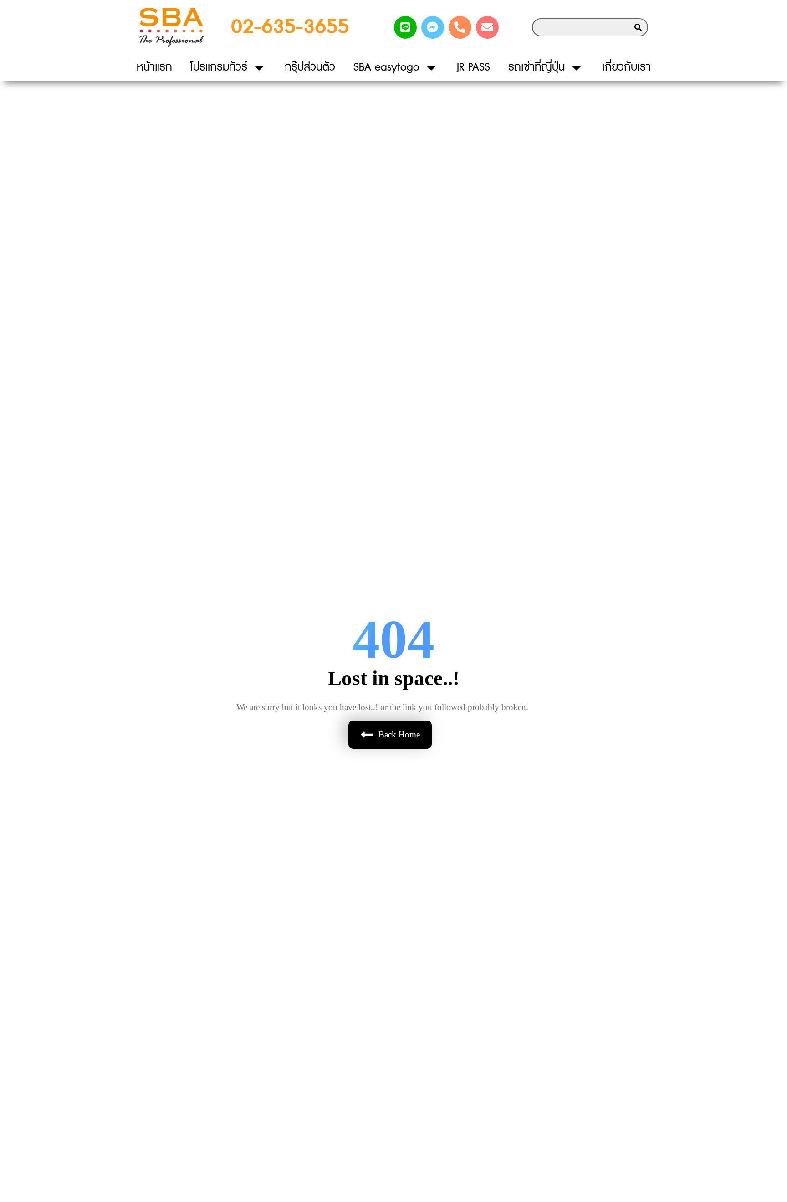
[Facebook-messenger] (432, 27)
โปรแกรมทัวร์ (218, 67)
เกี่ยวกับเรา (626, 67)
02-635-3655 (290, 27)
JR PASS (473, 67)
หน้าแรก (154, 67)
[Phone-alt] (460, 27)
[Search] (638, 27)
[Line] (405, 27)
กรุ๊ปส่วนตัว (310, 67)
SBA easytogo (386, 67)
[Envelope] (487, 27)
